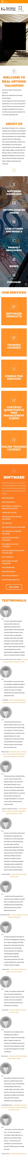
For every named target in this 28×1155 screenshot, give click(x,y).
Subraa (10, 783)
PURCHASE (21, 741)
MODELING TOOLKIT (9, 512)
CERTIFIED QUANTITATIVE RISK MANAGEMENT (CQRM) (15, 759)
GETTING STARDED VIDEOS (17, 730)
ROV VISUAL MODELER (10, 576)
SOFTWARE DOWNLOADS (14, 724)
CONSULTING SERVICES (15, 753)
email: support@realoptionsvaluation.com (11, 814)
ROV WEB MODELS (8, 571)
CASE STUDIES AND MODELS (17, 736)
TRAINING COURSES (16, 749)
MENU (6, 2)
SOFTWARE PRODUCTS (15, 745)
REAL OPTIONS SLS (8, 502)
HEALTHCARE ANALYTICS (11, 580)
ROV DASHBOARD (8, 567)
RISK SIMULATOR (8, 498)
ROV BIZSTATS (7, 523)
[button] (2, 2)
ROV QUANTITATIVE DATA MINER (13, 527)
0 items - (20, 11)
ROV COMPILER (7, 557)
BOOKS (22, 766)
